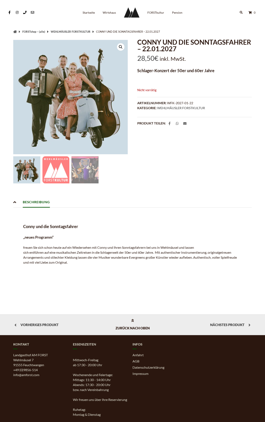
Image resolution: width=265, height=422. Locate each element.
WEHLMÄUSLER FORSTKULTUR (70, 31)
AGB (135, 361)
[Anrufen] (25, 12)
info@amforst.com (26, 375)
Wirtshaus (109, 12)
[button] (120, 47)
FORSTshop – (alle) (33, 31)
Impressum (140, 373)
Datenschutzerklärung (148, 367)
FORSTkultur (155, 12)
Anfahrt (138, 355)
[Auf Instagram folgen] (17, 12)
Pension (177, 12)
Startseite (89, 12)
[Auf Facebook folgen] (9, 12)
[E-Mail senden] (32, 12)
